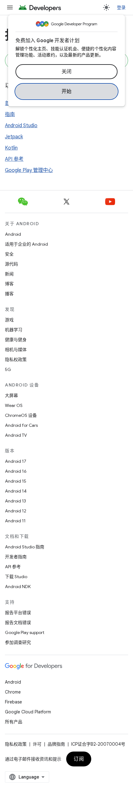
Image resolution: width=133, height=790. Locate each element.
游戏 (9, 320)
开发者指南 (16, 557)
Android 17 (15, 461)
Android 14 (16, 491)
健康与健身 (16, 339)
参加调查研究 (18, 642)
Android (13, 234)
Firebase (13, 702)
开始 (67, 91)
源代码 (11, 264)
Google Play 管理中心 (29, 170)
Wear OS (14, 405)
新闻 (9, 274)
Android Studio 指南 (24, 547)
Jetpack (14, 137)
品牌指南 (56, 744)
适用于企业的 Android (26, 244)
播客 (9, 294)
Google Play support (24, 632)
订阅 (79, 759)
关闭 (67, 72)
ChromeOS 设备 (21, 415)
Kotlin (11, 148)
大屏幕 (11, 395)
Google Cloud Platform (28, 712)
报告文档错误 (18, 622)
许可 (37, 744)
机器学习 (13, 330)
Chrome (13, 692)
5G (8, 369)
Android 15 (15, 481)
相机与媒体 (16, 349)
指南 (10, 114)
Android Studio (21, 126)
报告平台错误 (18, 612)
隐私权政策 (16, 359)
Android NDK (18, 586)
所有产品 (13, 722)
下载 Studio (16, 576)
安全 (9, 254)
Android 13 (15, 501)
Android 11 (15, 521)
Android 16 (16, 471)
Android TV (16, 435)
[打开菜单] (10, 7)
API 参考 (14, 159)
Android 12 (15, 511)
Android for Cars (21, 425)
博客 (9, 284)
